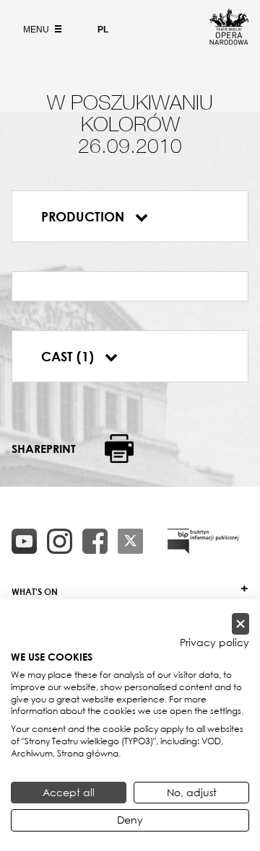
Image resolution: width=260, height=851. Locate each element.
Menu (37, 30)
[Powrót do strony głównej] (228, 40)
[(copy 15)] (24, 541)
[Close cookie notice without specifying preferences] (240, 624)
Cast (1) (69, 356)
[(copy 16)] (59, 541)
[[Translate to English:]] (203, 541)
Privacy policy (214, 642)
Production (84, 216)
